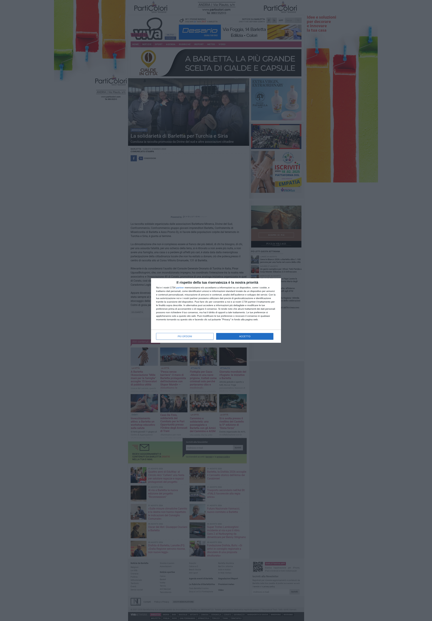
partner (180, 287)
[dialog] (216, 310)
